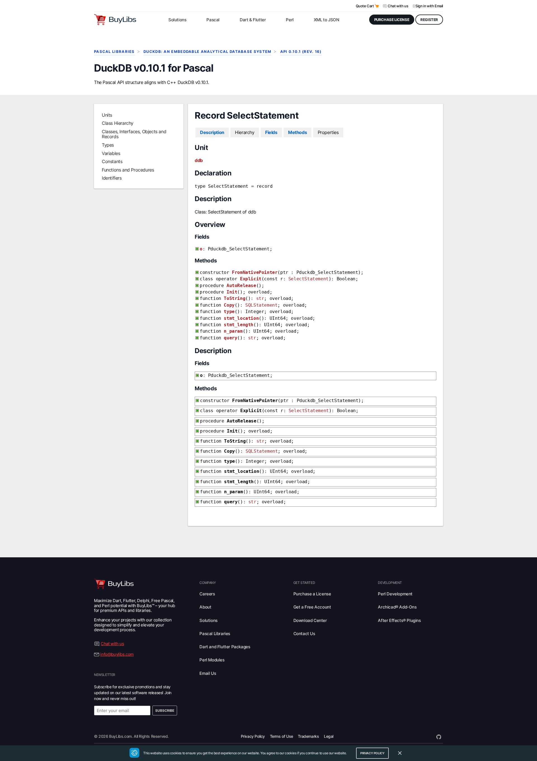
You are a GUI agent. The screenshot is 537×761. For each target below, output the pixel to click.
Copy (229, 305)
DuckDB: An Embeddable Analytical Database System (207, 52)
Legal (328, 736)
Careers (207, 593)
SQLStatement (261, 305)
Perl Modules (211, 660)
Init (232, 292)
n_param (233, 331)
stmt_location (241, 318)
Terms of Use (281, 736)
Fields (271, 132)
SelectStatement (308, 278)
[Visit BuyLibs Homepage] (115, 19)
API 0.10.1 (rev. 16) (301, 52)
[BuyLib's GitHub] (438, 736)
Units (107, 115)
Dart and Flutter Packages (224, 646)
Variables (111, 153)
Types (108, 145)
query (230, 337)
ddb (199, 160)
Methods (297, 132)
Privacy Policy (253, 736)
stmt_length (238, 324)
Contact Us (304, 633)
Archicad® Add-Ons (397, 607)
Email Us (207, 673)
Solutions (208, 620)
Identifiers (112, 178)
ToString (234, 298)
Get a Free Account (312, 607)
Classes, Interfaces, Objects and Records (134, 134)
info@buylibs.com (117, 654)
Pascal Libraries (114, 52)
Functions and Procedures (128, 170)
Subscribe (164, 710)
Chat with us (398, 6)
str (260, 298)
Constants (112, 161)
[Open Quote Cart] (377, 6)
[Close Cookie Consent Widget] (400, 753)
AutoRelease (241, 285)
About (205, 607)
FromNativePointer (254, 272)
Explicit (251, 278)
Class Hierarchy (117, 123)
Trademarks (308, 736)
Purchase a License (312, 593)
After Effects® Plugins (399, 620)
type (229, 311)
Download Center (310, 620)
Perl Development (395, 593)
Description (212, 132)
